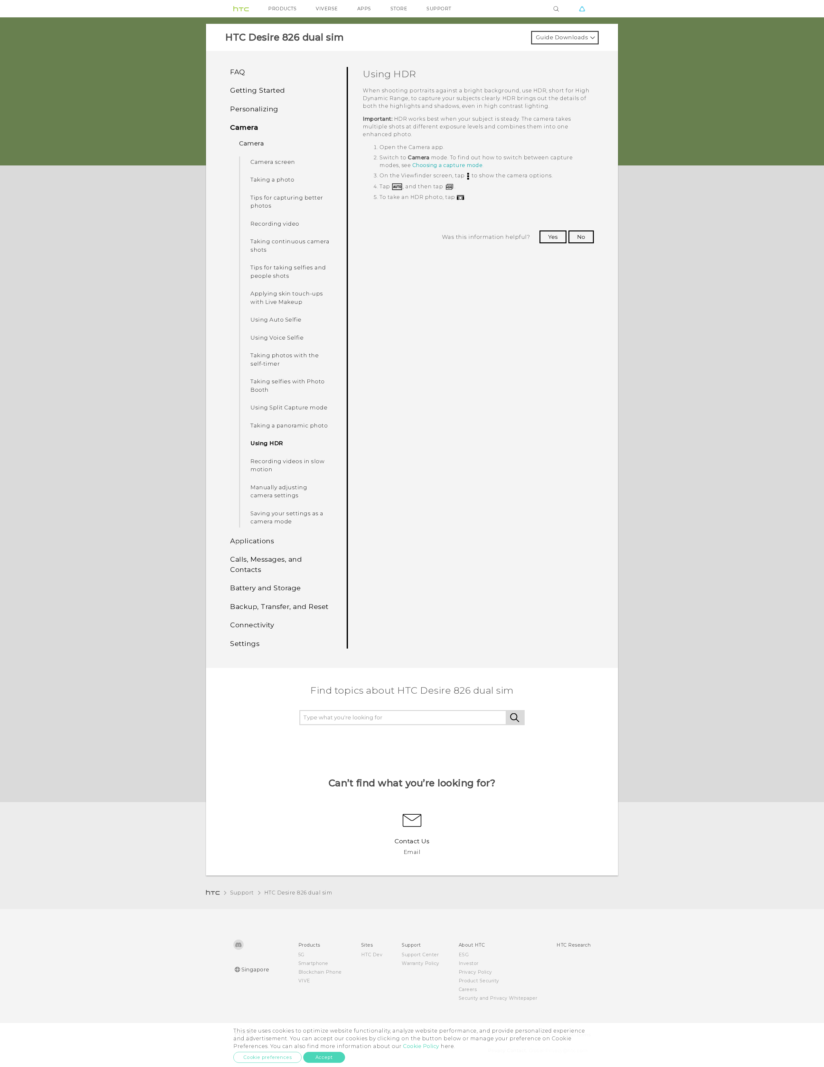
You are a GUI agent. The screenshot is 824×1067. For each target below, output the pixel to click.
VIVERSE (327, 9)
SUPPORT (438, 9)
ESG (464, 955)
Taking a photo (272, 179)
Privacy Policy (475, 972)
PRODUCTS (282, 9)
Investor (469, 963)
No (581, 237)
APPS (364, 9)
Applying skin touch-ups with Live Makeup (286, 297)
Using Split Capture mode (288, 407)
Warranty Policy (420, 963)
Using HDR (266, 443)
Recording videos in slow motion (287, 465)
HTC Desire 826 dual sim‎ (298, 893)
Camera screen (272, 162)
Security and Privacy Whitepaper (498, 998)
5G (301, 955)
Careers (468, 989)
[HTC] (241, 9)
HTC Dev (372, 955)
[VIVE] (581, 8)
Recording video (274, 223)
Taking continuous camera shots (289, 245)
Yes (553, 237)
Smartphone (313, 963)
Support (242, 893)
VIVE (304, 981)
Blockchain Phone (320, 972)
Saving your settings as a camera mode (286, 517)
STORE (398, 9)
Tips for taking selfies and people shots (288, 271)
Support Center (420, 955)
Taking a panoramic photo (289, 425)
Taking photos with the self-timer (284, 359)
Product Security (479, 981)
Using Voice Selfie (277, 337)
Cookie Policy (421, 1046)
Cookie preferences (267, 1057)
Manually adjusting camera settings (278, 491)
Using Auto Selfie (276, 319)
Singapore (255, 970)
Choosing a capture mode (447, 165)
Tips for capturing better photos (286, 201)
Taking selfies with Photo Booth (287, 385)
